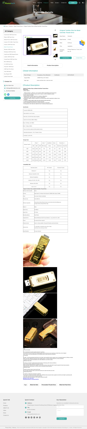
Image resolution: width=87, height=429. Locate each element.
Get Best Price (66, 57)
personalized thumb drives (49, 384)
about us (39, 2)
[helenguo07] (40, 417)
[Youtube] (31, 417)
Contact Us (6, 415)
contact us (63, 2)
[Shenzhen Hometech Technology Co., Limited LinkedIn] (34, 417)
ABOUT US (6, 408)
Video (4, 410)
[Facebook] (29, 417)
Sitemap (14, 427)
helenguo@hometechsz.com (13, 88)
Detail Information (32, 65)
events (56, 2)
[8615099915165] (37, 417)
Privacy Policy (8, 427)
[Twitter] (26, 417)
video (52, 2)
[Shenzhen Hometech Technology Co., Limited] (8, 2)
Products (11, 26)
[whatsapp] (5, 94)
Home (34, 2)
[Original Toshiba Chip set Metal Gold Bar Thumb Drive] (37, 45)
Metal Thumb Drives (18, 26)
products (46, 2)
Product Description (53, 65)
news (4, 412)
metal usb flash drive (65, 384)
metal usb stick (34, 384)
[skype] (8, 94)
